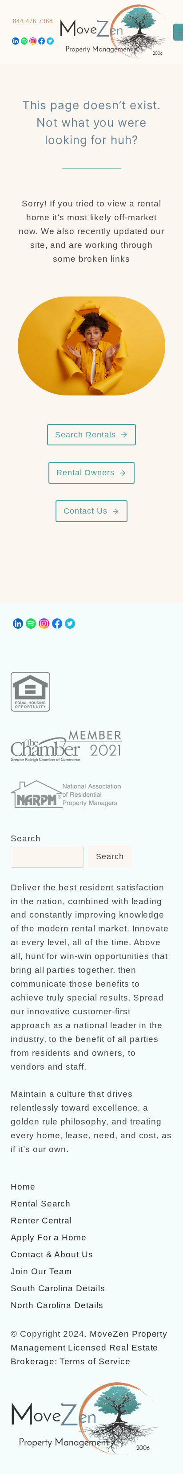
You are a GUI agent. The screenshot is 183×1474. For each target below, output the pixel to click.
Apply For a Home (49, 1237)
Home (23, 1186)
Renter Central (41, 1220)
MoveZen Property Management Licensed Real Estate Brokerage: (89, 1347)
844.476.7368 (32, 21)
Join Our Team (41, 1271)
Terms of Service (95, 1361)
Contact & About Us (52, 1254)
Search (26, 838)
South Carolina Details (58, 1288)
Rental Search (41, 1203)
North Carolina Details (57, 1305)
